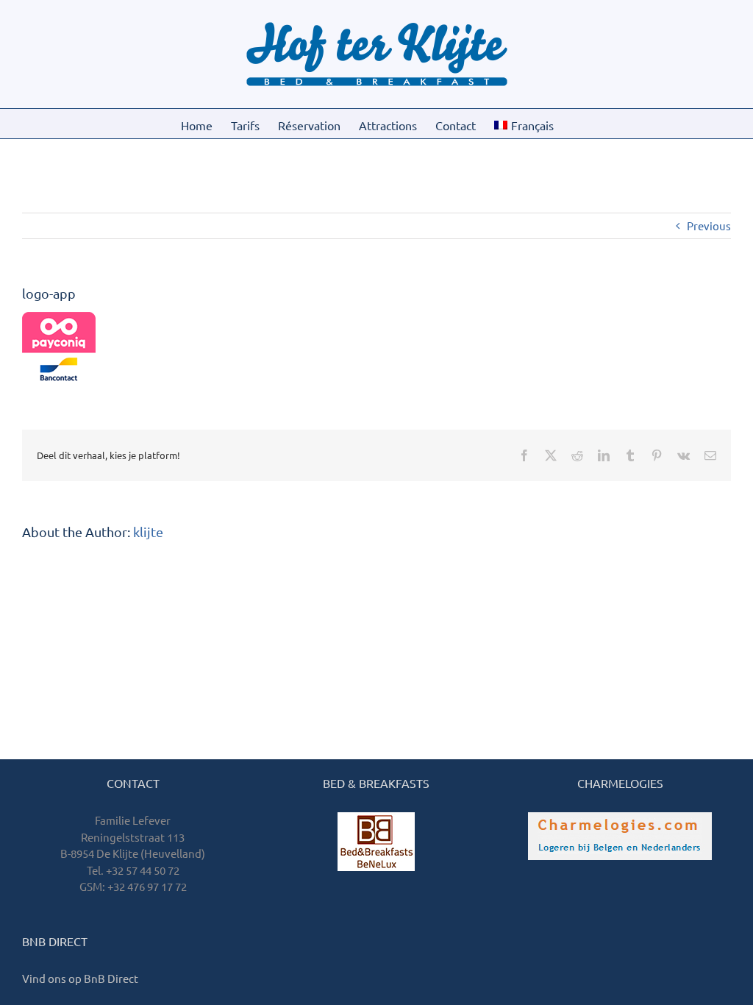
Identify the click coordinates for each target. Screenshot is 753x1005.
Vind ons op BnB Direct (80, 978)
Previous (709, 225)
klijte (148, 531)
